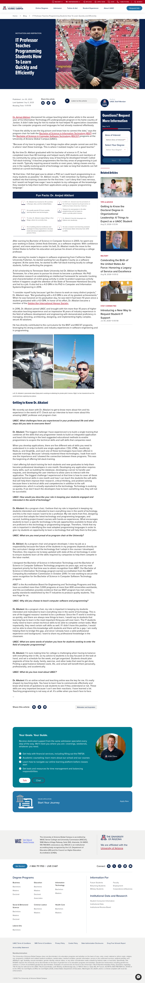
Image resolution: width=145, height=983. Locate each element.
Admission (57, 8)
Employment (118, 885)
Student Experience (90, 8)
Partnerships (73, 1)
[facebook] (109, 866)
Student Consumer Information (102, 901)
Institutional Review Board (100, 907)
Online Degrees (42, 8)
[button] (138, 977)
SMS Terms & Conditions (43, 943)
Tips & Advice (107, 202)
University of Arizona (112, 848)
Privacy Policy (60, 943)
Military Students (96, 889)
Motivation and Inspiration (86, 707)
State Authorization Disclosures (92, 943)
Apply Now (101, 1)
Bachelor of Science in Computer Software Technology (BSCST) (48, 136)
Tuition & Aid (72, 8)
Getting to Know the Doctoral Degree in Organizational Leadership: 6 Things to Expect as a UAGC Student (116, 213)
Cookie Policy (73, 943)
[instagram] (119, 866)
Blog (25, 16)
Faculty (116, 882)
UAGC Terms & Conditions (22, 943)
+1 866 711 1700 (124, 1)
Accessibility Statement (21, 947)
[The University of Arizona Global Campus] (13, 8)
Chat (112, 1)
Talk (25, 780)
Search (139, 1)
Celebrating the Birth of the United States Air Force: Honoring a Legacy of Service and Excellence (116, 265)
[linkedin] (125, 866)
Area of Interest (112, 135)
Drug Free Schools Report (116, 943)
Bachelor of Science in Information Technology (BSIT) (65, 133)
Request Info (134, 8)
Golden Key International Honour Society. (48, 303)
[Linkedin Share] (54, 103)
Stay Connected (108, 306)
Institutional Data (97, 904)
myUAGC (89, 1)
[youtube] (130, 866)
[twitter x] (114, 866)
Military (58, 1)
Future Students (96, 882)
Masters (16, 890)
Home (15, 16)
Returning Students (97, 885)
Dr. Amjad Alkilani (21, 117)
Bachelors (17, 886)
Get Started (20, 866)
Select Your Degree (114, 145)
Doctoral (16, 894)
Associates (38, 898)
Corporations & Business (122, 889)
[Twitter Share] (48, 103)
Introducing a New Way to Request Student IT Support (116, 314)
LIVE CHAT (52, 866)
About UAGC (109, 8)
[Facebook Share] (43, 103)
